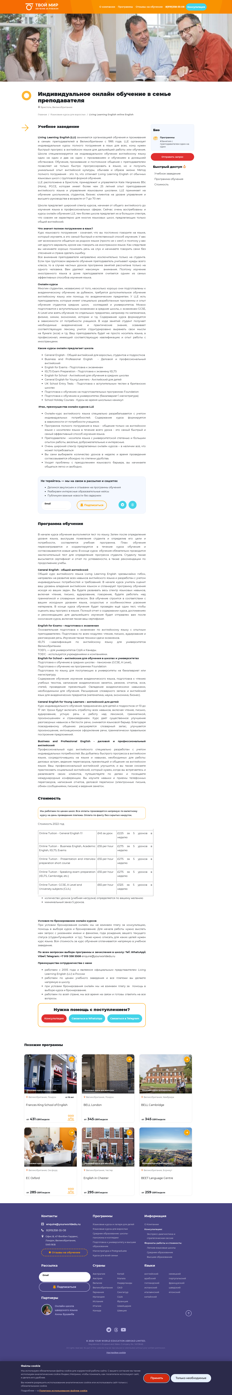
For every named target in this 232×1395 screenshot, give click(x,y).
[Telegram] (123, 505)
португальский (177, 1278)
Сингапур (122, 1292)
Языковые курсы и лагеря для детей (113, 1224)
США (120, 1296)
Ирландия (99, 1296)
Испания (98, 1301)
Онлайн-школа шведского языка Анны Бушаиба (66, 1310)
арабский (150, 1278)
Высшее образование (159, 1257)
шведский (175, 1287)
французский (176, 1283)
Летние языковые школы (161, 1247)
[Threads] (133, 505)
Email (48, 504)
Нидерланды (124, 1283)
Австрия (97, 1278)
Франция (122, 1301)
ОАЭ (119, 1287)
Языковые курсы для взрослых (68, 114)
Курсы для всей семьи (105, 1255)
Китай (120, 1273)
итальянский (151, 1292)
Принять (156, 1378)
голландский (151, 1283)
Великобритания (103, 1287)
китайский (150, 1296)
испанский (150, 1287)
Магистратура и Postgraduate (110, 1250)
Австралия (99, 1273)
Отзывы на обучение (66, 1252)
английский (151, 1273)
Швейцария (124, 1306)
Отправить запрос (172, 157)
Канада (97, 1310)
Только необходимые (191, 1378)
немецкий (175, 1273)
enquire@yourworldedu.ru (63, 1224)
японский (174, 1292)
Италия (97, 1306)
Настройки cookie (116, 1352)
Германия (98, 1292)
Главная (42, 114)
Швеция (122, 1310)
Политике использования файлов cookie (63, 1390)
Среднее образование (160, 1252)
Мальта (121, 1278)
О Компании (151, 1224)
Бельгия (97, 1283)
